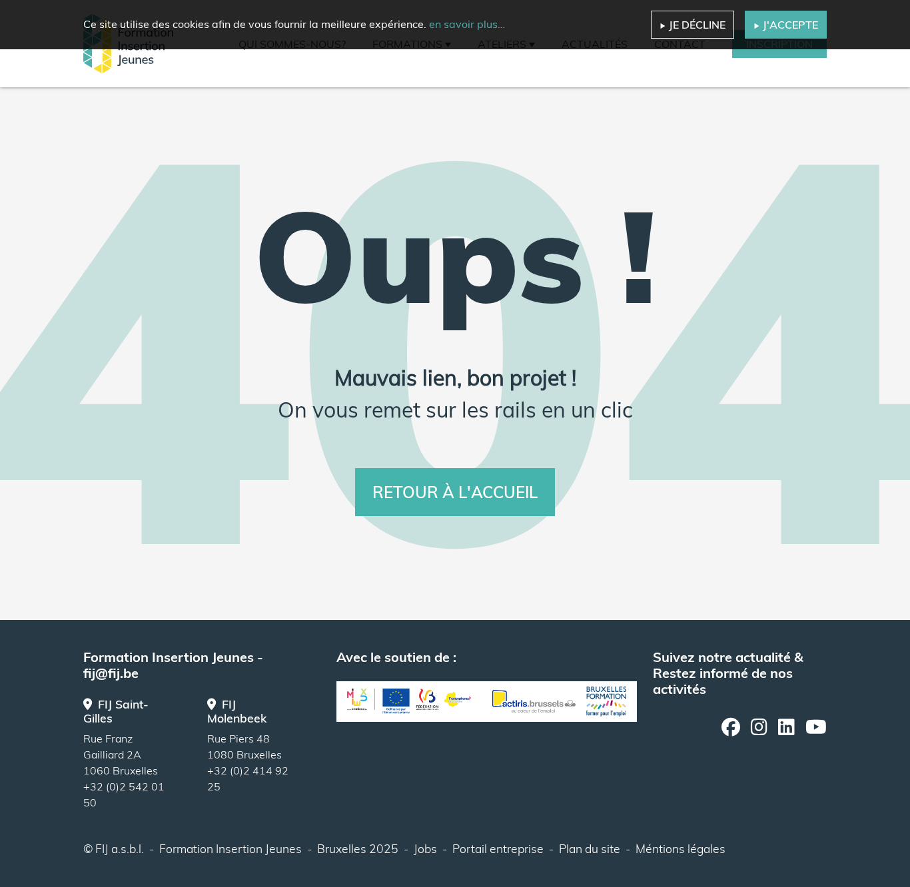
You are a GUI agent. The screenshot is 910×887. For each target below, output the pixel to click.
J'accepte (790, 24)
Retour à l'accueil (455, 492)
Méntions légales (680, 848)
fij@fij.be (111, 673)
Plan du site (589, 848)
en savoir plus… (467, 24)
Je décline (697, 24)
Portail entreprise (498, 848)
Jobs (425, 848)
